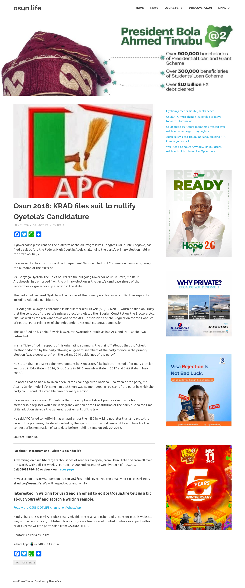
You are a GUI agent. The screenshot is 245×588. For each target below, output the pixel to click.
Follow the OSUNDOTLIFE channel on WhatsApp (47, 507)
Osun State (28, 562)
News (154, 7)
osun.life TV (174, 7)
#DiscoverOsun (200, 7)
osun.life (27, 8)
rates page (66, 469)
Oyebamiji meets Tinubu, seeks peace (190, 111)
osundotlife (40, 224)
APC (17, 562)
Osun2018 (58, 224)
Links (222, 7)
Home (140, 7)
